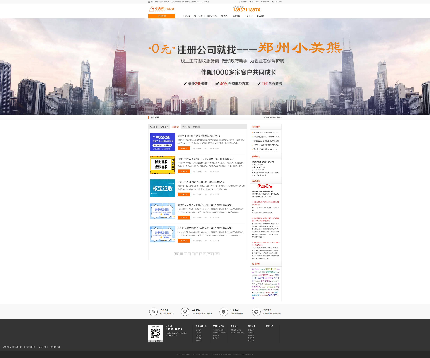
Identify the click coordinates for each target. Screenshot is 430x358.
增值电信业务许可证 (237, 332)
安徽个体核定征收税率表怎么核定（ (266, 132)
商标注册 (199, 341)
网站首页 (187, 16)
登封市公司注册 (29, 347)
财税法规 (196, 127)
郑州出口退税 (278, 2)
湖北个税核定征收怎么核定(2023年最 (266, 137)
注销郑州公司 (271, 275)
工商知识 (248, 16)
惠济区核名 (255, 269)
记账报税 (164, 127)
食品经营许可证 (236, 330)
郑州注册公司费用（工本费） (264, 213)
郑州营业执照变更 (262, 289)
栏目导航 (162, 16)
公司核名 (199, 335)
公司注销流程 (271, 272)
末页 (217, 254)
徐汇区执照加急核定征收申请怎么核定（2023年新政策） (206, 228)
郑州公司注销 (260, 272)
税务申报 (216, 335)
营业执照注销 (267, 278)
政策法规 (270, 289)
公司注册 (199, 330)
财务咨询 (216, 338)
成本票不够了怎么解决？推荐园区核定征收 (199, 136)
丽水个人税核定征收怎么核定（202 (266, 149)
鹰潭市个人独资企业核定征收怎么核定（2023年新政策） (206, 205)
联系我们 (266, 2)
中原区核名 (263, 287)
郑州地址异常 (259, 292)
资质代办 (224, 16)
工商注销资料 (263, 275)
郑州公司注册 (199, 16)
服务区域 (244, 2)
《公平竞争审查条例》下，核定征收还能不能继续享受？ (206, 159)
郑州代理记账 (211, 16)
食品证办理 (255, 2)
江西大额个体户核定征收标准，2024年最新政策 (201, 182)
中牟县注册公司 (42, 347)
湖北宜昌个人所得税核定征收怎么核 (266, 141)
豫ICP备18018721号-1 (247, 354)
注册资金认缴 (257, 281)
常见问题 (186, 127)
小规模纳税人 (267, 284)
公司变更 (199, 332)
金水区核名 (271, 287)
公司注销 (199, 338)
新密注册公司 (270, 269)
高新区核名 (274, 284)
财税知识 (236, 16)
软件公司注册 (275, 281)
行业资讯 (153, 127)
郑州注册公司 (55, 347)
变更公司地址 (266, 281)
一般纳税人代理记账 (219, 332)
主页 (265, 117)
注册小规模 (264, 295)
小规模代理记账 (218, 330)
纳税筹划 (278, 117)
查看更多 (184, 148)
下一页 (210, 254)
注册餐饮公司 (269, 292)
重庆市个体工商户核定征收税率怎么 (266, 145)
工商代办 (262, 269)
